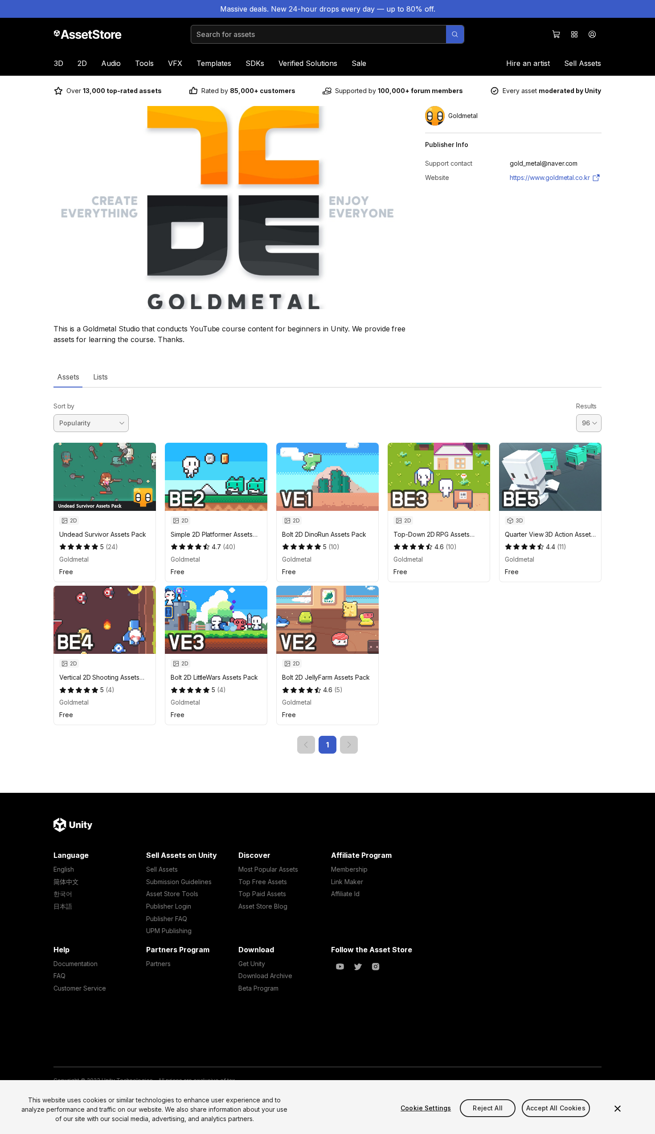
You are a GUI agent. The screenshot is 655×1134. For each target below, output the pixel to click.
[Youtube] (340, 966)
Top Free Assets (262, 881)
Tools (144, 63)
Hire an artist (528, 63)
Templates (213, 63)
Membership (349, 869)
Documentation (75, 963)
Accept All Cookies (555, 1108)
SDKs (255, 63)
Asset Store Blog (262, 906)
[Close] (617, 1108)
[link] (306, 745)
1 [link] (327, 744)
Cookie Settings (426, 1108)
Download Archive (265, 975)
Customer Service (79, 988)
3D (58, 63)
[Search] (455, 34)
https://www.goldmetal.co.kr (550, 177)
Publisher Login (168, 906)
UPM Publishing (169, 930)
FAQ (59, 975)
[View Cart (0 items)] (556, 34)
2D (82, 63)
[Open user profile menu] (592, 34)
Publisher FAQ (166, 918)
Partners (158, 963)
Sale (359, 63)
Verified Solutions (307, 63)
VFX (175, 63)
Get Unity (251, 963)
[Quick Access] (574, 34)
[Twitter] (358, 966)
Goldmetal (74, 559)
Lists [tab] (100, 376)
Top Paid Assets (262, 893)
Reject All (487, 1108)
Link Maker (347, 881)
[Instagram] (376, 966)
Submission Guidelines (179, 881)
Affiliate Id (345, 893)
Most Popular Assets (268, 869)
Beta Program (258, 988)
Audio (111, 63)
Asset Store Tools (172, 893)
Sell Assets (582, 63)
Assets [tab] (68, 376)
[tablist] (327, 377)
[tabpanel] (327, 571)
